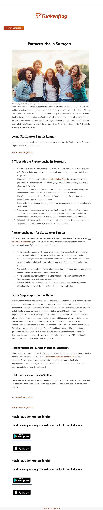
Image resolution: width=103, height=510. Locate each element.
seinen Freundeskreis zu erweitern (60, 356)
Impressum (56, 509)
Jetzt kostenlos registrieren (22, 152)
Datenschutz (47, 509)
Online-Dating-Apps (58, 179)
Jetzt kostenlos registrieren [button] (22, 397)
